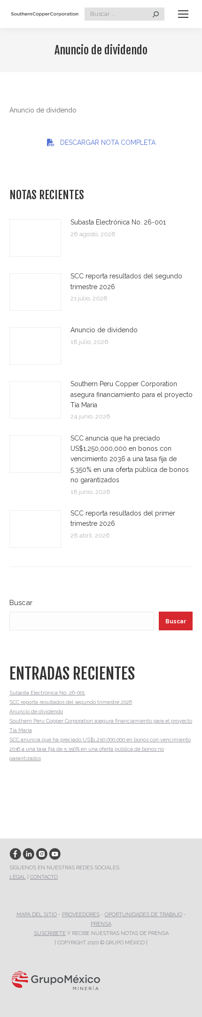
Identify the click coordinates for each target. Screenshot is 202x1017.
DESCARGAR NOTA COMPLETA (107, 142)
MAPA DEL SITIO (36, 915)
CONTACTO (44, 877)
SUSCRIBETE (50, 933)
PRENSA (101, 924)
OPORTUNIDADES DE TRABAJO (143, 915)
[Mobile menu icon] (183, 14)
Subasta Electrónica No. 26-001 (118, 222)
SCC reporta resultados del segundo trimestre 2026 (126, 281)
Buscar (20, 602)
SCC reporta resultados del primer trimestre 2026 (122, 518)
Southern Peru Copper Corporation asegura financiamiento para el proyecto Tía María (131, 394)
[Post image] (35, 238)
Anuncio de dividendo (104, 330)
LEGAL (17, 877)
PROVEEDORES (81, 915)
